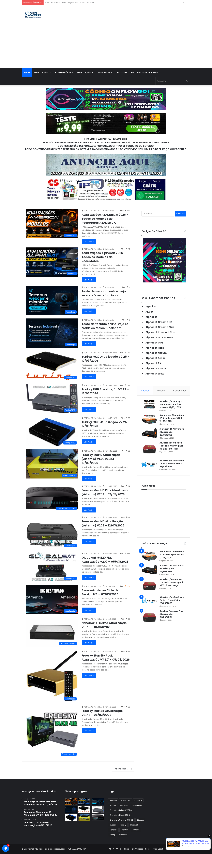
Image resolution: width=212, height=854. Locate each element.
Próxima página (120, 769)
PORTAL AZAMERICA (77, 849)
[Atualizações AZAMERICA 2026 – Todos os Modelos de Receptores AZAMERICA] (71, 801)
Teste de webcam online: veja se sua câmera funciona (104, 293)
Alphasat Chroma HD (159, 322)
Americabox (125, 800)
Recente (161, 390)
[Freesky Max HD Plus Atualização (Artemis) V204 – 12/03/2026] (98, 817)
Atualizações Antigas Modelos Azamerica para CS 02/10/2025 (171, 404)
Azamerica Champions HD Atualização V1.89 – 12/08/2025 (172, 418)
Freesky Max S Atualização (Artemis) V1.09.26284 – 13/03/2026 (101, 459)
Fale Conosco (137, 849)
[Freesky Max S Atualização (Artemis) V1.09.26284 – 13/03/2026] (84, 817)
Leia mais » (89, 241)
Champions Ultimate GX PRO (121, 820)
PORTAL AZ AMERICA (93, 211)
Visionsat (123, 835)
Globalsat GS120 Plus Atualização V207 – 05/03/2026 (105, 560)
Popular (145, 390)
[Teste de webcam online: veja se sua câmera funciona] (98, 801)
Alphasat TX (153, 363)
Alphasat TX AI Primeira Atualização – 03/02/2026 (172, 432)
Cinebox (140, 820)
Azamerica (124, 805)
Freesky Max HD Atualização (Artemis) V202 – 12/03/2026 (103, 523)
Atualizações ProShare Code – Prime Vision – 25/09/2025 (172, 463)
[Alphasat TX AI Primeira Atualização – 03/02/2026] (149, 433)
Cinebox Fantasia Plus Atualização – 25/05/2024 (171, 614)
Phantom (124, 830)
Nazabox (113, 830)
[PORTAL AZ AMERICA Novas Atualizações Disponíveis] (32, 15)
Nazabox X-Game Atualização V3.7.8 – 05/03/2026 (104, 625)
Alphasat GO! (154, 342)
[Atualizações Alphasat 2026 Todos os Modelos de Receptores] (84, 801)
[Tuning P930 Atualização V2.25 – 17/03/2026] (71, 817)
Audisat (113, 805)
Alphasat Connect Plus (160, 332)
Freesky (123, 825)
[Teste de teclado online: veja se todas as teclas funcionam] (71, 809)
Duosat (113, 825)
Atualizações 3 (85, 72)
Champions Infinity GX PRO (121, 810)
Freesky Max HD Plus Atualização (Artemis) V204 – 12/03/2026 (106, 492)
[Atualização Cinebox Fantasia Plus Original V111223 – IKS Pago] (149, 449)
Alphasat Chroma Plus (160, 327)
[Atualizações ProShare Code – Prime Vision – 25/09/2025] (149, 464)
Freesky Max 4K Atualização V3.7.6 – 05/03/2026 (102, 713)
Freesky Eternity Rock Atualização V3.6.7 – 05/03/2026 (106, 657)
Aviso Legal (158, 849)
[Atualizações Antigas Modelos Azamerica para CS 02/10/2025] (149, 404)
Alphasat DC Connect (159, 337)
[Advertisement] (106, 46)
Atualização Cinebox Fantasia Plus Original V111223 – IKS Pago (171, 445)
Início (27, 72)
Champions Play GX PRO (120, 815)
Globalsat (134, 825)
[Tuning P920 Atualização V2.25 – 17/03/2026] (84, 809)
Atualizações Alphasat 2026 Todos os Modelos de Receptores (102, 257)
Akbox (149, 311)
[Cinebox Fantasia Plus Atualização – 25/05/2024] (149, 617)
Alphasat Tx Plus (156, 368)
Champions (137, 805)
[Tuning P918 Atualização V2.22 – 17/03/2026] (98, 809)
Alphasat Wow (155, 373)
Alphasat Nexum (156, 353)
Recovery (122, 72)
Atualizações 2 (63, 72)
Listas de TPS (105, 72)
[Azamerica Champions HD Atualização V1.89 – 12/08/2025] (149, 419)
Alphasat (151, 317)
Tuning (112, 835)
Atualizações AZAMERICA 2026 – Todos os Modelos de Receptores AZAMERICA (105, 219)
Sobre (148, 849)
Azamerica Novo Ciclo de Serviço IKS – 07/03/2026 (100, 592)
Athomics (138, 800)
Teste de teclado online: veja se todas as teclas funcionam (71, 2)
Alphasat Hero (155, 348)
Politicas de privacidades (144, 72)
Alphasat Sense (156, 358)
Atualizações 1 (41, 72)
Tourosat (135, 830)
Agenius (151, 306)
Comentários (179, 390)
